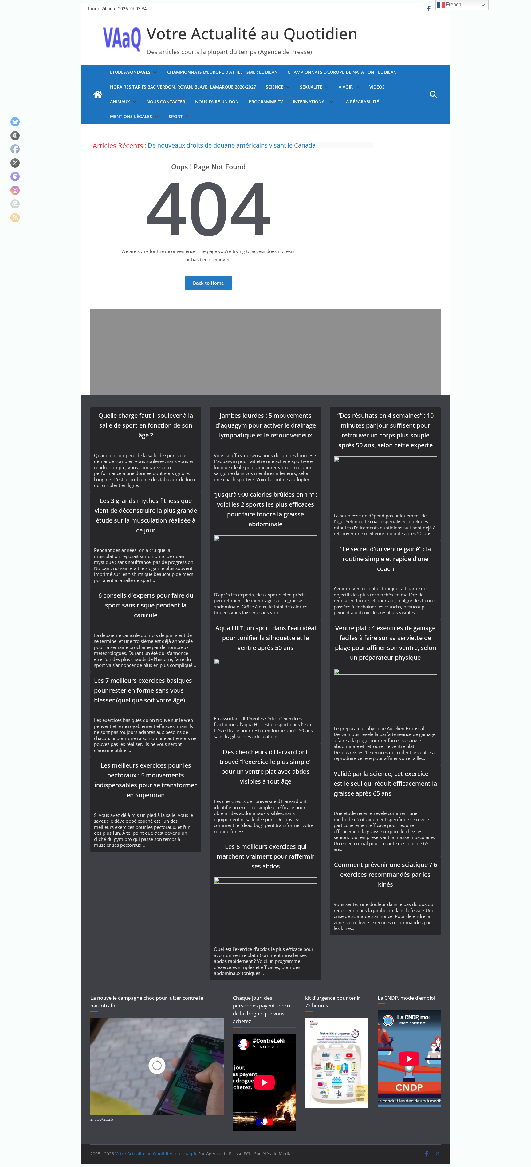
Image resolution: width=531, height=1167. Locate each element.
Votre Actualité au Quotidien (252, 33)
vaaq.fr (190, 1154)
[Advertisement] (265, 352)
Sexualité (311, 87)
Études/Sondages (130, 72)
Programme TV (266, 102)
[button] (154, 72)
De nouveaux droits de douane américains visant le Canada (232, 145)
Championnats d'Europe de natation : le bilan (342, 72)
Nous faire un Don (217, 102)
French (453, 4)
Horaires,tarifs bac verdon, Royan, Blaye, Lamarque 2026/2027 (183, 87)
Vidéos (377, 87)
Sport (176, 116)
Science (274, 87)
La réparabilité (361, 102)
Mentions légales (131, 116)
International (310, 102)
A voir (346, 87)
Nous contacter (166, 102)
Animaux (120, 102)
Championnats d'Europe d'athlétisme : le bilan (222, 72)
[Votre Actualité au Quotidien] (97, 94)
